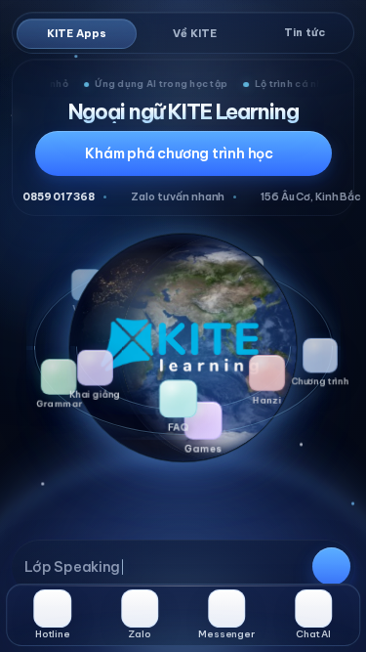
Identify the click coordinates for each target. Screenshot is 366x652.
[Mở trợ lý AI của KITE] (183, 567)
